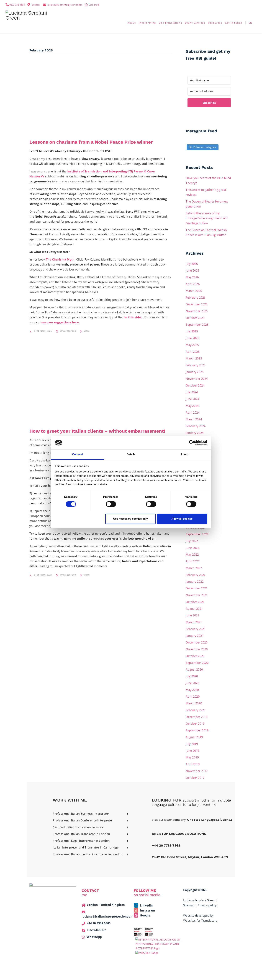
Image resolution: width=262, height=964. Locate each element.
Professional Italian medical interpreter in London (87, 854)
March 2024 (194, 419)
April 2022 (193, 561)
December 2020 (196, 642)
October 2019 (195, 724)
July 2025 (192, 331)
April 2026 (193, 284)
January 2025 (195, 372)
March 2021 (194, 622)
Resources (215, 22)
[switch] (111, 504)
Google (144, 915)
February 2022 (196, 575)
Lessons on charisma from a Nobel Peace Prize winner (91, 142)
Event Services (195, 22)
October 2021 (195, 602)
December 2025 (196, 304)
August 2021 (194, 609)
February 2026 (196, 298)
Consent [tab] (77, 454)
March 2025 (194, 358)
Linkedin (146, 905)
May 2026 (192, 277)
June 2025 (192, 338)
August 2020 (194, 669)
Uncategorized (68, 330)
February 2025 (196, 365)
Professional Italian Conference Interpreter (83, 820)
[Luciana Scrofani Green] (28, 15)
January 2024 (195, 433)
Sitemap (189, 905)
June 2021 (192, 615)
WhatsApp (94, 937)
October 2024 (195, 385)
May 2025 (192, 345)
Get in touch (233, 22)
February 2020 (196, 710)
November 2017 (197, 771)
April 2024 (193, 412)
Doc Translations (170, 22)
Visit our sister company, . (191, 820)
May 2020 (192, 690)
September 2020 (197, 663)
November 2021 (197, 595)
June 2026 (192, 270)
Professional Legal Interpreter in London (81, 841)
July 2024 (192, 392)
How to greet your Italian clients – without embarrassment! (97, 431)
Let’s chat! (94, 4)
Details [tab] (131, 454)
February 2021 (196, 629)
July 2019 (192, 744)
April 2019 (193, 764)
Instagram (147, 910)
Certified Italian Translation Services (78, 827)
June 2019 (192, 751)
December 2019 (196, 717)
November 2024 (197, 379)
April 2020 (193, 696)
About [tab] (184, 454)
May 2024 (192, 406)
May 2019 (192, 757)
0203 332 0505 (17, 4)
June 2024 (192, 399)
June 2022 (192, 548)
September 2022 (197, 534)
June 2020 (192, 683)
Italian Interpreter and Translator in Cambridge (86, 847)
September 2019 (197, 730)
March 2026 (194, 291)
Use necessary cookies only (130, 518)
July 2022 (192, 541)
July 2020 (192, 676)
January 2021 (195, 636)
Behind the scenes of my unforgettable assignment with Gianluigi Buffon (207, 218)
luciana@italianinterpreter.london (65, 4)
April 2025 (193, 352)
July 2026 (192, 264)
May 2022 (192, 554)
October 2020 (195, 656)
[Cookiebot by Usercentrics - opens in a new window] (191, 442)
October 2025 (195, 318)
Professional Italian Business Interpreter (81, 814)
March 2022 (194, 568)
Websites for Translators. (200, 921)
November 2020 (197, 649)
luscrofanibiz (96, 930)
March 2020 (194, 703)
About (132, 22)
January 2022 (195, 582)
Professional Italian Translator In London (81, 834)
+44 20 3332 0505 (99, 923)
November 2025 (197, 311)
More (86, 330)
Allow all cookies (181, 518)
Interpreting (147, 22)
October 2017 (195, 778)
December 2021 (196, 588)
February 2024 (196, 426)
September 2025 (197, 325)
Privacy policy (207, 905)
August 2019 (194, 737)
